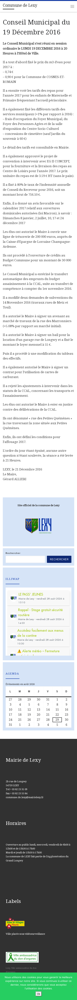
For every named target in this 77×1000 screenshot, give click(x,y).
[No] (72, 986)
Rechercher (13, 553)
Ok (38, 993)
